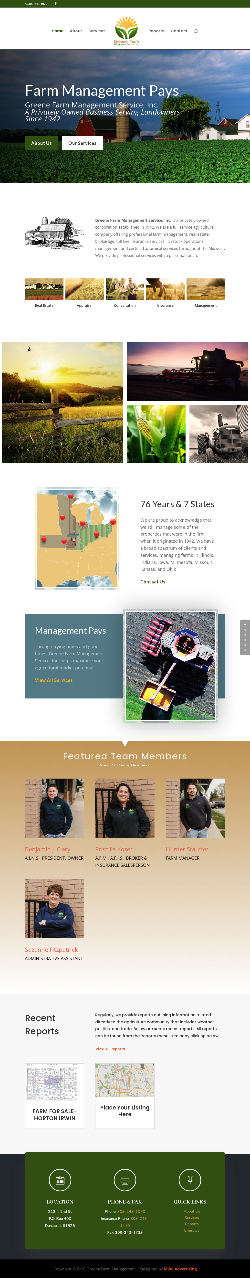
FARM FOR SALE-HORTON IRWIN (54, 1115)
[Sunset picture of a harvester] (187, 371)
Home (57, 31)
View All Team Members (125, 765)
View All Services (54, 680)
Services (96, 31)
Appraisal (85, 305)
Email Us (191, 1230)
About (76, 31)
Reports (156, 31)
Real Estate (44, 305)
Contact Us (153, 581)
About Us (41, 143)
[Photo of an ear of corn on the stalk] (156, 434)
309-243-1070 (37, 4)
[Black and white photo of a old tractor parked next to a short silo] (219, 434)
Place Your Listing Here (125, 1111)
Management (206, 305)
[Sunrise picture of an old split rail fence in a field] (62, 402)
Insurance (165, 305)
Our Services (82, 143)
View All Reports (110, 1048)
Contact (179, 31)
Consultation (125, 305)
